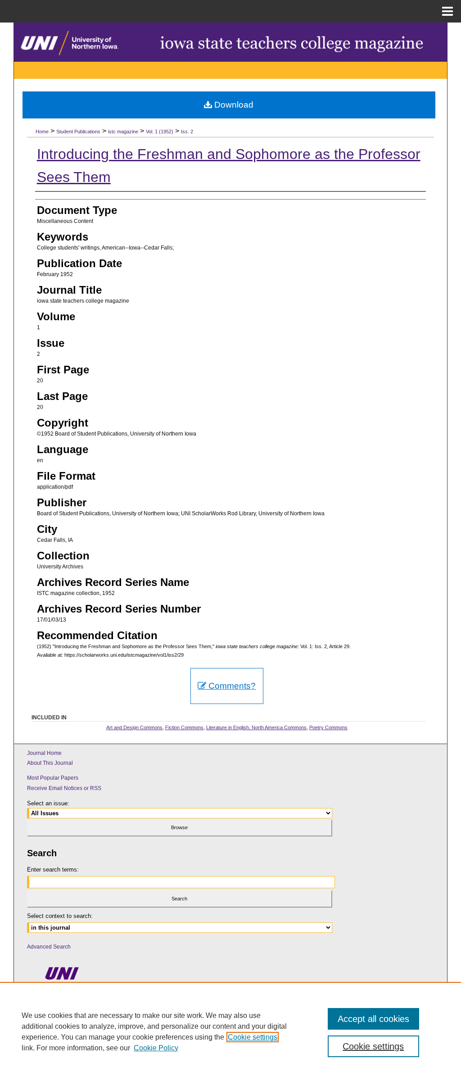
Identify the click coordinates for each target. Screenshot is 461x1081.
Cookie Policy (156, 1048)
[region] (230, 1031)
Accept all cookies (373, 1019)
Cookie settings (252, 1037)
